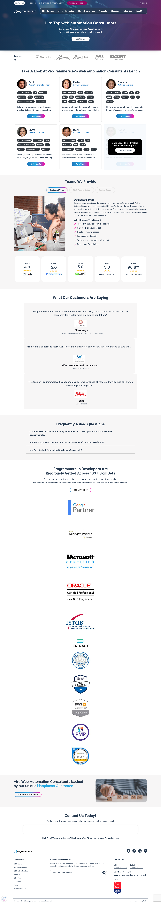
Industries (127, 11)
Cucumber (38, 140)
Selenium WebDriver (26, 101)
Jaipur (127, 875)
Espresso (42, 93)
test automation (33, 149)
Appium (125, 97)
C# (35, 93)
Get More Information (28, 794)
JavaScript (80, 97)
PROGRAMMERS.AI (58, 3)
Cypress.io (39, 97)
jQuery (78, 149)
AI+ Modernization (20, 867)
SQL (71, 97)
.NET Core (82, 101)
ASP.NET (88, 93)
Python (90, 97)
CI (138, 97)
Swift (125, 93)
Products (103, 11)
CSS (75, 145)
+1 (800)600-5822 (120, 868)
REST (94, 149)
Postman (45, 149)
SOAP (83, 145)
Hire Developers (20, 888)
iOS (131, 93)
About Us (139, 11)
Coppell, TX (127, 872)
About (16, 885)
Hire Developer (80, 490)
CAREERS (46, 3)
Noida (116, 879)
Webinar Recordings (77, 3)
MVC (91, 101)
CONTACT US (19, 3)
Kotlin (117, 97)
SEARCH (144, 3)
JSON (81, 140)
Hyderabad (141, 875)
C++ (64, 101)
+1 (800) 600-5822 (34, 3)
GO (137, 93)
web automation (24, 93)
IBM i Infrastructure (86, 11)
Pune (133, 875)
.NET (80, 93)
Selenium (21, 97)
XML (30, 97)
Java (65, 97)
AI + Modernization (66, 11)
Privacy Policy (142, 901)
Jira (132, 97)
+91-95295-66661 (136, 868)
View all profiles (125, 150)
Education (115, 11)
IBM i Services (48, 11)
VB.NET (72, 101)
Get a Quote (36, 116)
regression (41, 101)
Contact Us (80, 39)
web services (68, 149)
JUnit (109, 97)
